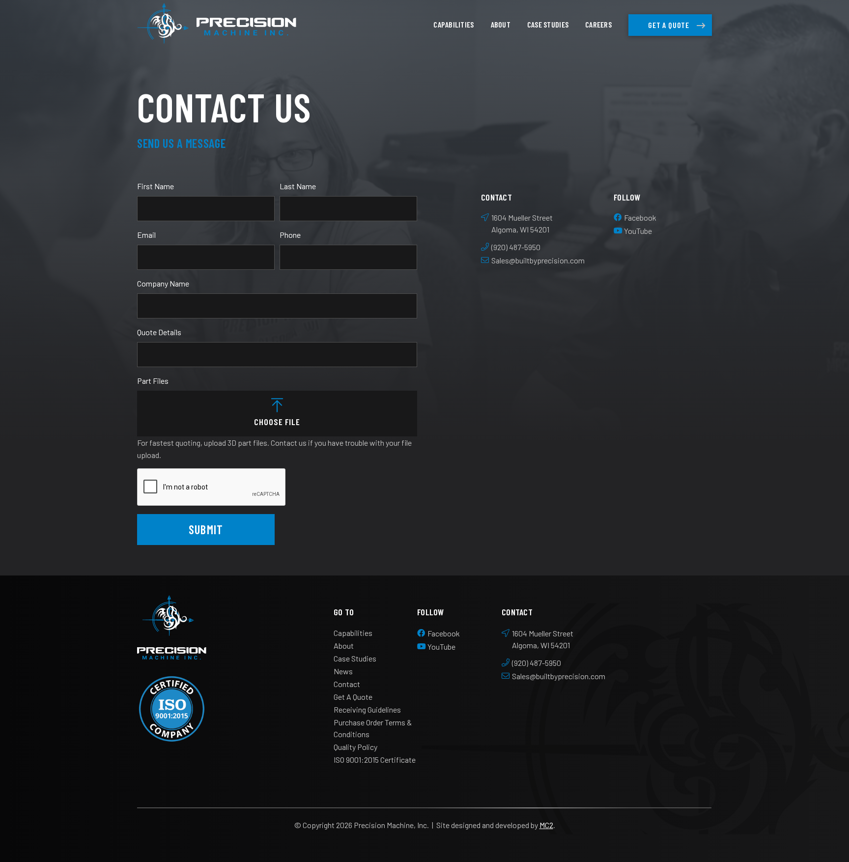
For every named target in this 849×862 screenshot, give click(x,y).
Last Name (298, 186)
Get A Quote (668, 24)
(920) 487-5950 (515, 247)
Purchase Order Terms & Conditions (373, 728)
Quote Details (159, 332)
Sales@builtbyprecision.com (538, 260)
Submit (206, 529)
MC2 (546, 825)
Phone (290, 234)
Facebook (640, 217)
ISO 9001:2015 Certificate (375, 759)
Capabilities (453, 24)
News (343, 671)
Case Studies (547, 24)
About (500, 24)
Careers (598, 24)
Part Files (153, 380)
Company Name (163, 283)
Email (146, 234)
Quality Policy (355, 746)
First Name (155, 186)
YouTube (638, 230)
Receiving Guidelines (367, 709)
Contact (347, 684)
